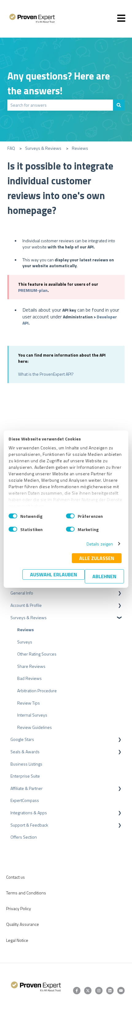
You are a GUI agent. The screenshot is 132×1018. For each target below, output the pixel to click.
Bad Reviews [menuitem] (29, 678)
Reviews (80, 148)
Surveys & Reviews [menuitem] (28, 617)
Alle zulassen (96, 558)
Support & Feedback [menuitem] (29, 825)
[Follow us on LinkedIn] (110, 990)
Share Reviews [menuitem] (31, 666)
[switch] (70, 515)
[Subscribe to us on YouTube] (121, 990)
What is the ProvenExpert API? (46, 374)
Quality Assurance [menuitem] (22, 924)
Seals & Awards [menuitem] (25, 751)
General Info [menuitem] (21, 593)
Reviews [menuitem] (25, 629)
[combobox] (60, 105)
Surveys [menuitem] (24, 642)
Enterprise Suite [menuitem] (25, 776)
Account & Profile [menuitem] (26, 605)
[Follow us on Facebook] (76, 990)
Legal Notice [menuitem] (17, 940)
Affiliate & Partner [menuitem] (26, 788)
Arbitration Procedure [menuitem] (37, 690)
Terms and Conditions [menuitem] (26, 892)
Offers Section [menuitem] (23, 837)
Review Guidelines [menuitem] (34, 727)
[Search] (119, 105)
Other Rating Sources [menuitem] (36, 654)
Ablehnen (104, 576)
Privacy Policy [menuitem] (18, 908)
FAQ (11, 148)
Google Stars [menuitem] (22, 739)
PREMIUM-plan (33, 290)
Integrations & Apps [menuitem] (28, 812)
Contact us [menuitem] (15, 877)
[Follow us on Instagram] (99, 990)
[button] (120, 593)
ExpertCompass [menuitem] (24, 800)
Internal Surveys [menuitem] (32, 715)
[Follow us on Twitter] (87, 990)
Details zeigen (100, 544)
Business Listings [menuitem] (26, 764)
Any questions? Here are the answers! (58, 83)
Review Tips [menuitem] (28, 703)
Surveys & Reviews (43, 148)
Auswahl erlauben (53, 574)
